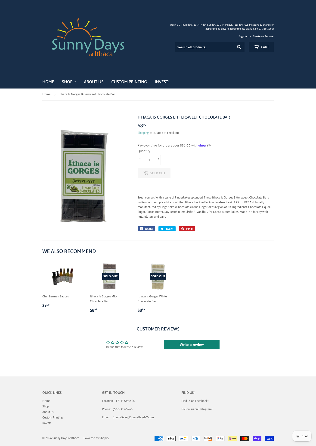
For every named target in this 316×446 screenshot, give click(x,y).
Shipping (143, 132)
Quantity (144, 151)
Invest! (162, 81)
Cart (264, 47)
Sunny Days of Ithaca (66, 438)
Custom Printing (129, 81)
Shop (67, 81)
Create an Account (263, 36)
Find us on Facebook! (195, 401)
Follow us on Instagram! (197, 409)
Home (48, 81)
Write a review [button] (192, 344)
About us (93, 81)
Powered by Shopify (96, 438)
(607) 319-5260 (123, 409)
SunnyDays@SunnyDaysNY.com (133, 417)
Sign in (243, 36)
